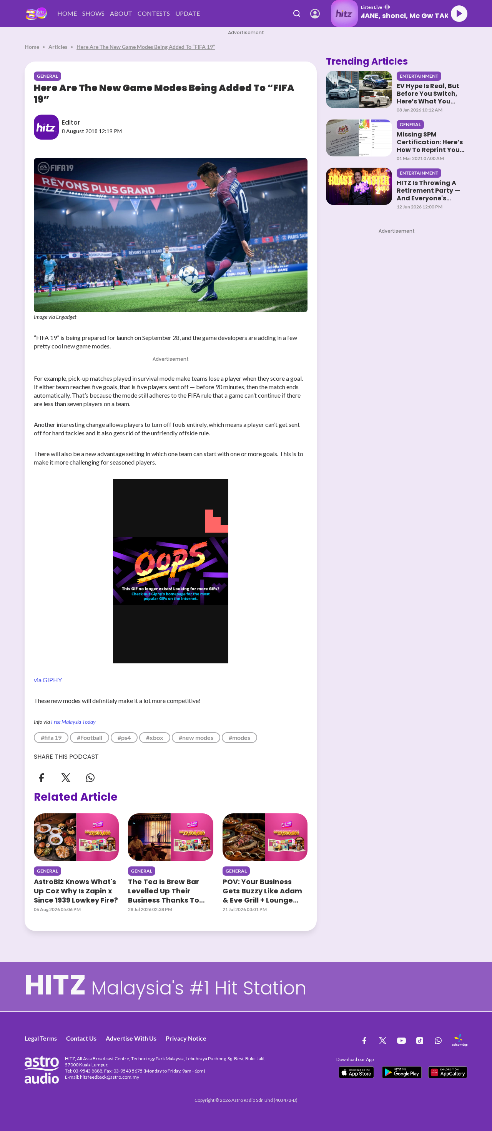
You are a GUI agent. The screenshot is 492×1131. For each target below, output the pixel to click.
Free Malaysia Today (73, 721)
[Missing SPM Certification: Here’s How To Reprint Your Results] (359, 138)
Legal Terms (41, 1038)
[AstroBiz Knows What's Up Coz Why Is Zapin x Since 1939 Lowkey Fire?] (76, 837)
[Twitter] (65, 777)
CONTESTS (154, 13)
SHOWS (93, 13)
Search (297, 13)
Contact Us (81, 1038)
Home (32, 46)
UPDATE (187, 13)
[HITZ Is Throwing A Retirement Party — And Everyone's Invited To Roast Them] (359, 186)
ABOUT (121, 13)
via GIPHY (48, 679)
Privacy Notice (186, 1038)
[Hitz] (36, 13)
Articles (57, 46)
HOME (67, 13)
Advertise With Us (131, 1038)
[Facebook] (41, 777)
